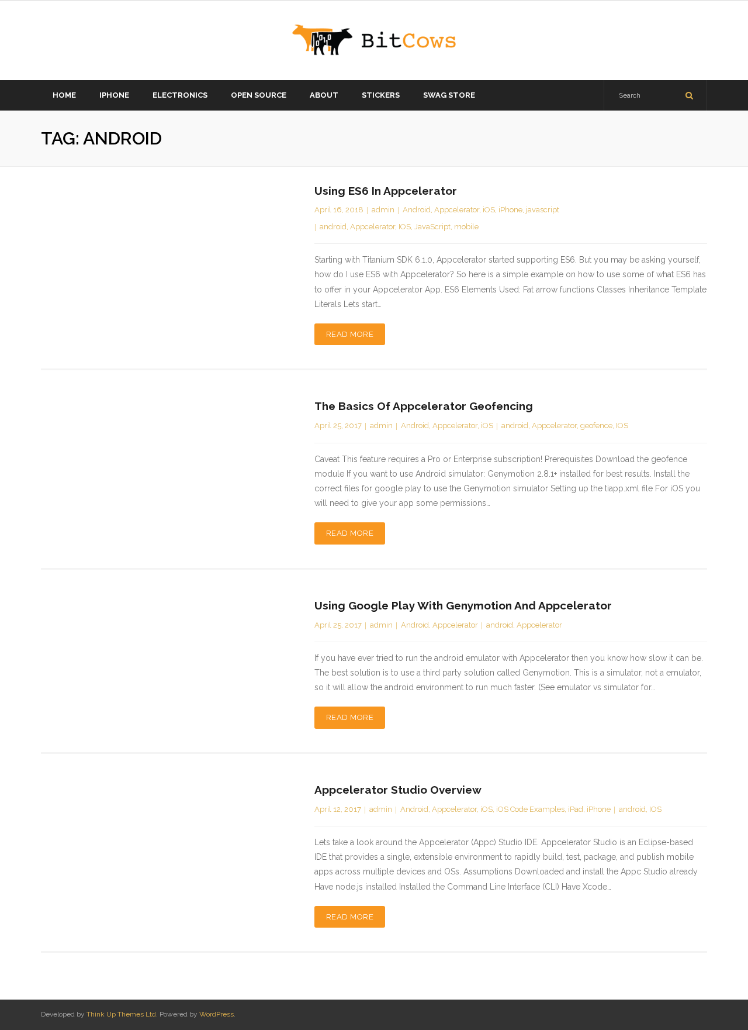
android (333, 226)
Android (417, 209)
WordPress (216, 1014)
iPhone (510, 209)
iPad (575, 809)
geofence (596, 425)
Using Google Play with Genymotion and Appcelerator (463, 605)
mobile (466, 226)
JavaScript (432, 226)
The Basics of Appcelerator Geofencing (423, 405)
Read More (350, 334)
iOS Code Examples (530, 809)
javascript (542, 209)
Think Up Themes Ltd (121, 1014)
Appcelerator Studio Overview (398, 789)
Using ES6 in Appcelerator (385, 190)
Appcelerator (456, 209)
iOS (489, 209)
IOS (405, 226)
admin (383, 209)
